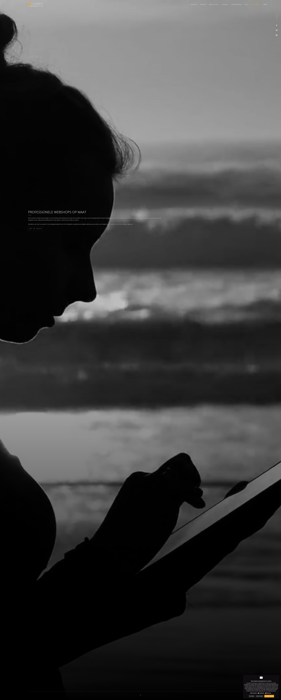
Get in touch (35, 228)
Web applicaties (213, 4)
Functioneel (254, 693)
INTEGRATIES (224, 4)
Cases (246, 4)
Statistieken (261, 693)
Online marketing (236, 4)
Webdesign (194, 4)
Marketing (269, 693)
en (266, 4)
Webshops (203, 4)
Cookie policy (261, 691)
